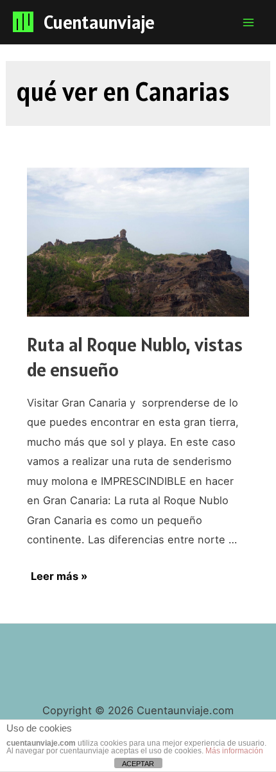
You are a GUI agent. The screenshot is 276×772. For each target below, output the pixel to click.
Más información (234, 750)
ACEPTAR (138, 764)
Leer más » (58, 576)
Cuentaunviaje (99, 22)
